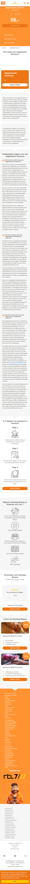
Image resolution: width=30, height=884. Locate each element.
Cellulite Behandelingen (10, 722)
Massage (7, 732)
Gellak (6, 697)
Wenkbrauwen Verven (10, 714)
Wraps (6, 716)
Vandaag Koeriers (9, 812)
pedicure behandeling (17, 362)
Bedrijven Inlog (15, 848)
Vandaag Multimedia (10, 825)
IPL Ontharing (8, 704)
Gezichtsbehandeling (10, 700)
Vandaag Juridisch (9, 824)
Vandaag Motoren (9, 817)
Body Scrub (8, 745)
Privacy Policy (15, 845)
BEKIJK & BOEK (15, 85)
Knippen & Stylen (9, 729)
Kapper (6, 705)
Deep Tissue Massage (10, 695)
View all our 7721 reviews (15, 605)
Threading (7, 741)
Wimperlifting (8, 742)
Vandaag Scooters (9, 829)
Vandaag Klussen (9, 810)
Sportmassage (8, 762)
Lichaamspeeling (9, 753)
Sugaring (7, 739)
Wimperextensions (9, 764)
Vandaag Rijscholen (10, 818)
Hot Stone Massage (10, 727)
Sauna (6, 737)
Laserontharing (8, 752)
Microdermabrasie (9, 755)
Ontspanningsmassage (10, 735)
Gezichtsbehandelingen (11, 725)
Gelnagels (7, 699)
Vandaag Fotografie (9, 837)
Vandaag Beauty (9, 813)
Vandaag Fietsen (9, 822)
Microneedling (8, 757)
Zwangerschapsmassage (11, 765)
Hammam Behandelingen (11, 748)
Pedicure (7, 759)
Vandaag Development (10, 834)
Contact (15, 847)
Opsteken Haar (8, 709)
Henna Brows (8, 750)
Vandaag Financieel (10, 832)
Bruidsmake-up (8, 746)
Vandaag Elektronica (10, 831)
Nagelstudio (8, 734)
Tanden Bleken (8, 711)
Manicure (7, 730)
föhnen (6, 767)
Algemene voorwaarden (15, 843)
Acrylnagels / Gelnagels (11, 693)
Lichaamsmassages (10, 707)
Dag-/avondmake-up (10, 723)
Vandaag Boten (8, 815)
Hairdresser (8, 702)
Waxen (6, 712)
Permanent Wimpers (10, 760)
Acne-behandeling (9, 720)
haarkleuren (8, 718)
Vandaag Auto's (9, 808)
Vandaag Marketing (9, 836)
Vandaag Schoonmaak (10, 827)
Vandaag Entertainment (10, 820)
